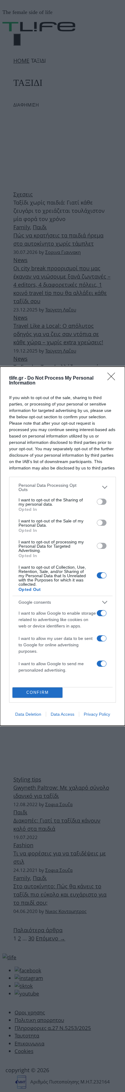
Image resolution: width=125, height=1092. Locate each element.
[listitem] (62, 487)
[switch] (101, 502)
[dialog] (62, 546)
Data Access (62, 714)
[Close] (113, 378)
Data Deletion (28, 714)
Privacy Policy (97, 714)
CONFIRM (37, 692)
